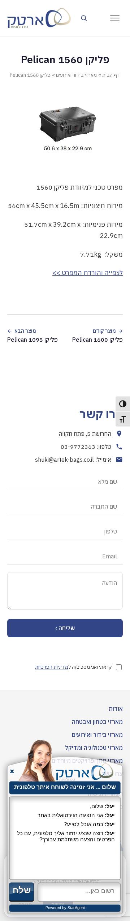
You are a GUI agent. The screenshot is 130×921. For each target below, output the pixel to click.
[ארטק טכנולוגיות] (39, 18)
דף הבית (111, 75)
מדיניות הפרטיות (51, 667)
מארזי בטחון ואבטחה (97, 721)
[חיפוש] (84, 18)
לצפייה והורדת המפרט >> (87, 273)
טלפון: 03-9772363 (86, 446)
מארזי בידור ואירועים (76, 75)
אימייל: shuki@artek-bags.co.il (73, 459)
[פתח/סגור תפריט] (115, 18)
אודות (116, 708)
